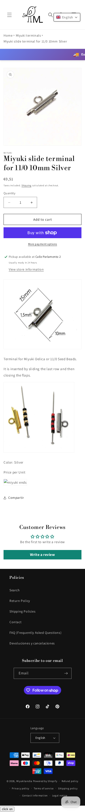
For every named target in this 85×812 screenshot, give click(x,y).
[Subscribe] (66, 673)
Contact (15, 622)
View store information (26, 269)
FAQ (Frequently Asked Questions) (35, 632)
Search (14, 590)
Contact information (35, 795)
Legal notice (59, 795)
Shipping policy (68, 788)
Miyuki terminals (28, 35)
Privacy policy (20, 788)
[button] (9, 15)
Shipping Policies (22, 611)
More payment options (42, 244)
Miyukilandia (24, 781)
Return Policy (19, 601)
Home (8, 35)
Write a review (42, 554)
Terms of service (44, 788)
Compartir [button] (16, 497)
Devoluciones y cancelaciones (32, 643)
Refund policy (70, 781)
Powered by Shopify (45, 781)
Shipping (26, 185)
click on (7, 809)
